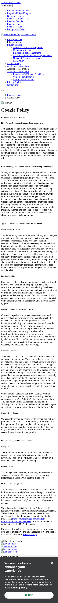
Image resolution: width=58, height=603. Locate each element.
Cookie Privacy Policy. (16, 587)
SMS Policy (18, 61)
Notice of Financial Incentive (26, 58)
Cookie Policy (14, 63)
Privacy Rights (14, 82)
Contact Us (12, 85)
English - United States (18, 10)
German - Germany (16, 16)
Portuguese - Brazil (16, 29)
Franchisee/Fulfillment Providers (28, 74)
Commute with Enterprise (25, 50)
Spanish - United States (18, 18)
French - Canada (15, 21)
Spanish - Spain (14, 26)
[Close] (52, 563)
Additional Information (18, 66)
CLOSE (29, 595)
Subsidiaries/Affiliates (23, 79)
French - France (14, 24)
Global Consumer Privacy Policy (28, 47)
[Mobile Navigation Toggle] (2, 90)
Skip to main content (11, 2)
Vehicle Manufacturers (23, 77)
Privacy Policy (30, 534)
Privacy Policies (14, 39)
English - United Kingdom (19, 13)
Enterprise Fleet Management (27, 53)
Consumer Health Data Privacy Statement (32, 55)
